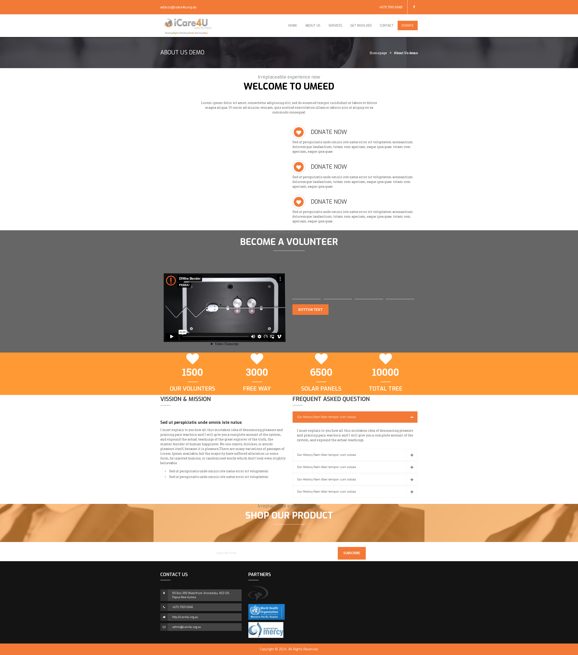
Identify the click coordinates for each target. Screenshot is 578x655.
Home (292, 25)
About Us (312, 25)
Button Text (310, 309)
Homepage (378, 53)
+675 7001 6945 (391, 7)
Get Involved (361, 25)
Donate (408, 25)
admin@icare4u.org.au (178, 7)
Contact (387, 25)
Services (335, 25)
